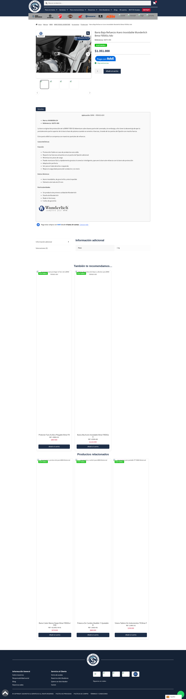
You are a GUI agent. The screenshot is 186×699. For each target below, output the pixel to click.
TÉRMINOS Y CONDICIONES (99, 694)
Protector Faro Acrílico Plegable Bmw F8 (54, 435)
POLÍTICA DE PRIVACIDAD (64, 694)
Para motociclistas (77, 10)
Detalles (41, 109)
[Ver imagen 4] (74, 84)
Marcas (45, 24)
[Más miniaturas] (89, 93)
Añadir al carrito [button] (54, 447)
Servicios (62, 10)
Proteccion (84, 24)
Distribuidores (104, 10)
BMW (51, 24)
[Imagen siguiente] (88, 54)
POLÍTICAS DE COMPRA (81, 694)
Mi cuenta (123, 10)
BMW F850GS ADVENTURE (62, 24)
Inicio (40, 24)
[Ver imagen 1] (44, 84)
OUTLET (146, 10)
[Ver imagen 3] (64, 84)
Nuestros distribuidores (59, 678)
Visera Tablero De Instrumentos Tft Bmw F (131, 623)
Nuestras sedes (17, 685)
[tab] (41, 109)
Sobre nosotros (18, 675)
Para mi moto (50, 10)
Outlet (53, 685)
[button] (88, 33)
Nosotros (91, 10)
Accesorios (75, 24)
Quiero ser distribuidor (59, 681)
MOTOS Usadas (134, 10)
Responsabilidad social (20, 678)
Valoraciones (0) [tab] (42, 248)
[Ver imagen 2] (54, 84)
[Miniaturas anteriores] (37, 93)
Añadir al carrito (112, 71)
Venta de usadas (57, 675)
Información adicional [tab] (44, 242)
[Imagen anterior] (39, 54)
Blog (115, 10)
